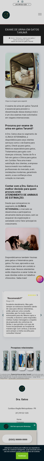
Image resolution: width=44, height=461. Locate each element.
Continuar (22, 456)
